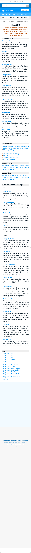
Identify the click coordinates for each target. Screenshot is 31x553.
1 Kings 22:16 (6, 75)
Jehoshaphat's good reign (11, 154)
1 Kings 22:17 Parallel (8, 366)
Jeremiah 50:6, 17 (8, 286)
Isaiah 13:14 (6, 112)
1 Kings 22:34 (6, 85)
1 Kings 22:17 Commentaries (11, 377)
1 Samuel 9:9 (7, 191)
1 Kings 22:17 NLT (7, 355)
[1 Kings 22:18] (29, 251)
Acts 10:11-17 (7, 226)
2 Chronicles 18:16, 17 (10, 264)
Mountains (10, 167)
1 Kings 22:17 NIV (7, 353)
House (12, 165)
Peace (16, 167)
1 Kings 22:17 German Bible (10, 374)
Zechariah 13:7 (7, 324)
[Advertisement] (15, 394)
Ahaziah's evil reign (9, 159)
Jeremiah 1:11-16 (8, 202)
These (10, 169)
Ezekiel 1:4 (6, 213)
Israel (17, 165)
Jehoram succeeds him (10, 157)
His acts (5, 156)
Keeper (21, 165)
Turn (14, 169)
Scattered (22, 167)
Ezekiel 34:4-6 (7, 299)
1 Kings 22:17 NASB (8, 359)
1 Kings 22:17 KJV (7, 361)
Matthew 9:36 (6, 41)
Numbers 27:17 (7, 64)
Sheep (27, 167)
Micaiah (4, 167)
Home (7, 165)
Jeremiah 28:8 (6, 121)
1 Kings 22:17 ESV (8, 357)
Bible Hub (5, 380)
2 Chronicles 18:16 (8, 100)
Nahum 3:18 (6, 130)
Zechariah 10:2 (7, 312)
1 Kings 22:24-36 (8, 239)
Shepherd (5, 169)
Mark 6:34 (5, 51)
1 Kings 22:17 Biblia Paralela (11, 368)
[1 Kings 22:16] (2, 251)
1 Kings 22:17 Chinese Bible (11, 370)
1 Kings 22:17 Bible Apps (9, 364)
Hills (3, 165)
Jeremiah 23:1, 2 (8, 277)
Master (27, 165)
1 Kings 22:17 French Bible (10, 372)
